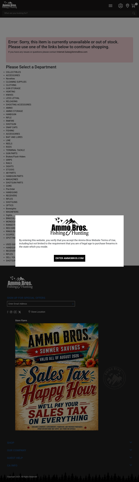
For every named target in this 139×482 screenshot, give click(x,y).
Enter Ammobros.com (70, 258)
